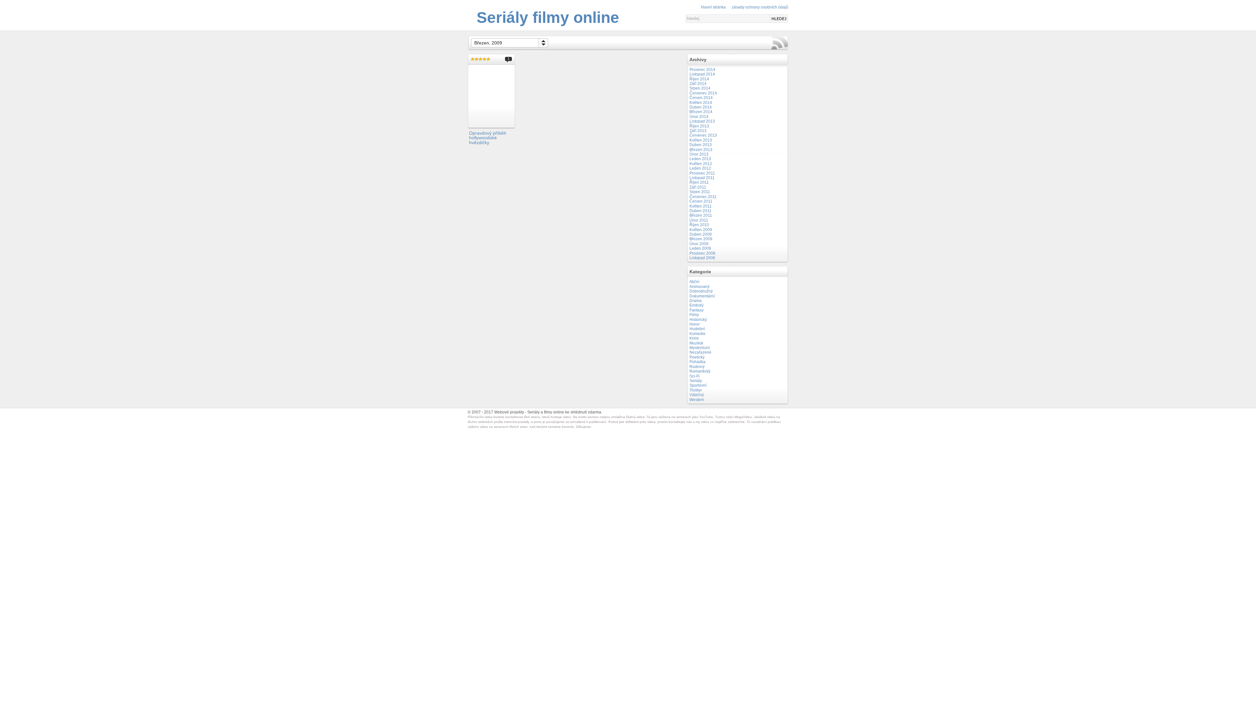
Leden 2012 (700, 168)
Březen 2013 (700, 149)
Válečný (696, 395)
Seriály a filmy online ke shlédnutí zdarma (564, 412)
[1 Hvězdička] (473, 59)
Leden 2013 (700, 159)
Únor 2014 (698, 116)
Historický (698, 319)
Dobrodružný (701, 291)
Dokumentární (702, 296)
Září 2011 (697, 187)
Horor (694, 324)
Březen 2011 (700, 215)
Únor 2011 (698, 220)
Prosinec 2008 (702, 253)
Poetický (697, 357)
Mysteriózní (699, 347)
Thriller (695, 390)
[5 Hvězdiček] (488, 59)
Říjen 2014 (699, 79)
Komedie (697, 333)
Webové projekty (509, 412)
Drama (695, 300)
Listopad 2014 (702, 74)
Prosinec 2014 (702, 69)
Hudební (697, 329)
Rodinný (697, 366)
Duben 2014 (700, 107)
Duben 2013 (700, 145)
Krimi (694, 338)
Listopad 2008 (702, 258)
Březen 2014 (700, 111)
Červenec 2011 (703, 196)
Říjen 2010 (699, 225)
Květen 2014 (700, 102)
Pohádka (697, 362)
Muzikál (696, 343)
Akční (694, 281)
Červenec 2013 (703, 135)
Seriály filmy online (548, 17)
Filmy (694, 314)
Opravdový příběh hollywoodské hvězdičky (487, 137)
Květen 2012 (700, 163)
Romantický (699, 371)
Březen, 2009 (488, 42)
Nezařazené (700, 352)
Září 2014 (697, 83)
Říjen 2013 (699, 126)
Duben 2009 (700, 234)
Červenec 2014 (703, 93)
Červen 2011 (700, 201)
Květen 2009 (700, 229)
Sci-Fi (694, 376)
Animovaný (699, 286)
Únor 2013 (698, 154)
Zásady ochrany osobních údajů (760, 7)
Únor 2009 (698, 244)
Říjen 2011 (699, 182)
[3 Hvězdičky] (480, 59)
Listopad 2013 (702, 121)
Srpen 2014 (699, 88)
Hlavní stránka (713, 7)
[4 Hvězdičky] (484, 59)
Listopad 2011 (702, 178)
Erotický (696, 305)
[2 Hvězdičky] (477, 59)
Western (696, 399)
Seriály (695, 380)
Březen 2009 (700, 239)
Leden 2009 (700, 248)
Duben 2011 (700, 211)
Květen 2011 (700, 206)
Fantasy (696, 310)
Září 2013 (697, 130)
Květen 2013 (700, 140)
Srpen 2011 (699, 192)
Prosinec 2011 (702, 173)
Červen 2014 (701, 97)
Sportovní (697, 385)
